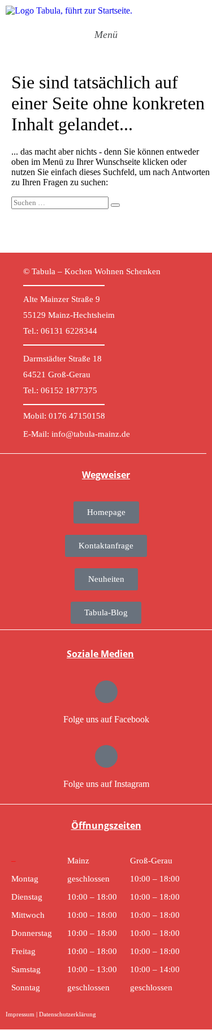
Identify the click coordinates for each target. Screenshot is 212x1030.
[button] (106, 34)
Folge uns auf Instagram (106, 784)
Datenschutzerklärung (67, 1014)
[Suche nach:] (65, 202)
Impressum (20, 1014)
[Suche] (115, 205)
